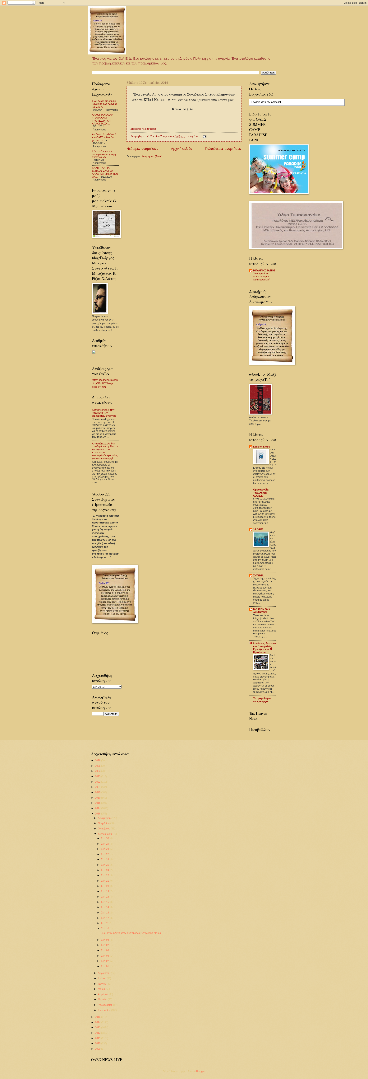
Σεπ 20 (105, 886)
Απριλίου (103, 994)
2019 (98, 797)
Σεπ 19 (105, 891)
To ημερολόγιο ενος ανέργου (262, 700)
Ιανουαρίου (104, 1010)
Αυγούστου (104, 973)
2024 (98, 771)
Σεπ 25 (105, 864)
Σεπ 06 (105, 950)
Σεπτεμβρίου (105, 834)
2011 (98, 1038)
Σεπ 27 (105, 854)
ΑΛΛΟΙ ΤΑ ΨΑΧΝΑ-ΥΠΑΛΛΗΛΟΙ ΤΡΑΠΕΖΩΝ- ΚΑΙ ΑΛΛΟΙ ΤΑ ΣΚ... (103, 119)
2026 (98, 760)
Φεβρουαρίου (105, 1004)
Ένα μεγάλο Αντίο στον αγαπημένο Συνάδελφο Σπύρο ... (132, 932)
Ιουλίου (102, 978)
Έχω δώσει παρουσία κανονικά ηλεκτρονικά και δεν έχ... (104, 104)
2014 (98, 1022)
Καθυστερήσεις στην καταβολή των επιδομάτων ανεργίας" (104, 412)
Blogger (200, 1071)
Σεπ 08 (105, 939)
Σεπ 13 (105, 912)
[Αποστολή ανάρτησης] (204, 136)
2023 (98, 776)
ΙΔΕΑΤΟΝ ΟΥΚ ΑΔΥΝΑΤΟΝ (261, 611)
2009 (98, 1048)
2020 (98, 792)
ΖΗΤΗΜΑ (258, 575)
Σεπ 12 (105, 918)
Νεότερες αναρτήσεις (142, 149)
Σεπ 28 (105, 848)
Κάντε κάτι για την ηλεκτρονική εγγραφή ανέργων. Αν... (104, 154)
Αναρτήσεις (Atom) (151, 156)
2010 (98, 1043)
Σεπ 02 (105, 960)
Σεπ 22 (105, 875)
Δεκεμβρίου (104, 818)
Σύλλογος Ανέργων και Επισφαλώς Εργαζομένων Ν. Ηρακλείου (264, 648)
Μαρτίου (103, 999)
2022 (98, 781)
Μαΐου (102, 989)
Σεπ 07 (105, 945)
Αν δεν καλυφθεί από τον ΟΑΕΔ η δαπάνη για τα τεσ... (104, 137)
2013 (98, 1027)
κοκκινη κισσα (261, 446)
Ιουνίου (102, 983)
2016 (98, 813)
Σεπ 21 (105, 880)
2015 (98, 1017)
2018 (98, 802)
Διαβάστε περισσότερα (143, 128)
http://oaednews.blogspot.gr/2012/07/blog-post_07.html (105, 383)
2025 (98, 765)
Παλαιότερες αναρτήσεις (223, 149)
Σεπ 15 (105, 902)
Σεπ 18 (105, 896)
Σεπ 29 (105, 843)
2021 (98, 787)
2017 (98, 808)
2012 (98, 1032)
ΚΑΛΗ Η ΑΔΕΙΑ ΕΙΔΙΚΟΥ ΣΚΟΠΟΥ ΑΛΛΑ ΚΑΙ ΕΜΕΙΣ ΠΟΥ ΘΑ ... (105, 172)
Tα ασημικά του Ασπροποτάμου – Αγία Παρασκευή (262, 276)
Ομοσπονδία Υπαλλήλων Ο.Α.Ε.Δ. (261, 492)
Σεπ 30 (105, 838)
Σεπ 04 (105, 955)
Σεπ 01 (105, 966)
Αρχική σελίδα (181, 149)
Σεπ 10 (105, 928)
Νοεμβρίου (104, 823)
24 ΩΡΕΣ (258, 529)
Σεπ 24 (105, 870)
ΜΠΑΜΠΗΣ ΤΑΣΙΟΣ (264, 270)
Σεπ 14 (105, 907)
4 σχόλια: (193, 136)
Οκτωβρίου (104, 828)
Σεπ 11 (105, 923)
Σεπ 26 (105, 859)
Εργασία (255, 102)
